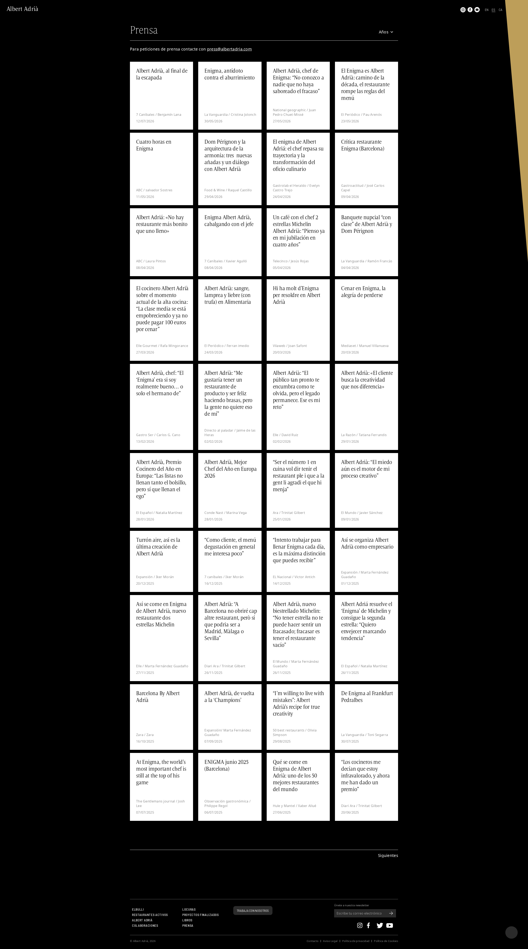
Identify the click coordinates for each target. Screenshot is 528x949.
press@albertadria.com (229, 49)
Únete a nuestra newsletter (351, 905)
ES (493, 10)
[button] (383, 32)
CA (500, 10)
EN (487, 10)
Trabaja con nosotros (253, 910)
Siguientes (388, 855)
